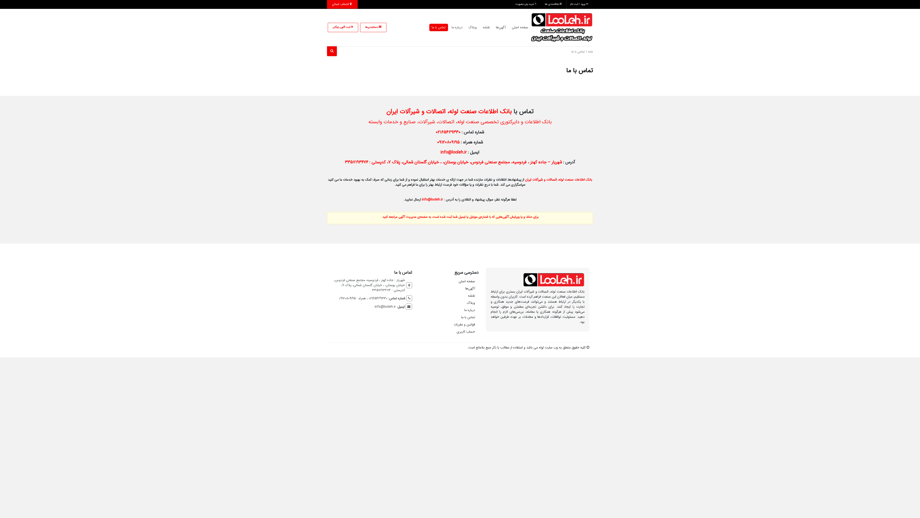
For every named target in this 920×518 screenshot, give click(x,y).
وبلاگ (472, 27)
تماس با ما (439, 27)
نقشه (486, 27)
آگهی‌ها (501, 27)
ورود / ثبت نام (578, 4)
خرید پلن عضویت (525, 4)
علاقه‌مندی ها (552, 4)
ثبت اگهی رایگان (342, 27)
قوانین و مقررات (464, 324)
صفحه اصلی (520, 27)
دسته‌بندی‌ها (372, 27)
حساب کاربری (466, 331)
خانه (590, 52)
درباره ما (457, 27)
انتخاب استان (341, 4)
